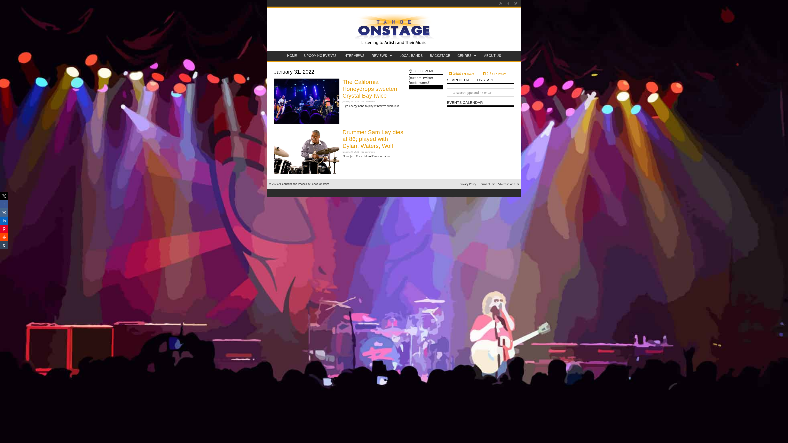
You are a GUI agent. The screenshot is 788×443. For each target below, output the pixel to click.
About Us (492, 55)
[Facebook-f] (508, 3)
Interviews (354, 55)
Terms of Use (487, 184)
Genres (464, 55)
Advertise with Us (508, 184)
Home (292, 55)
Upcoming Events (320, 55)
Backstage (440, 55)
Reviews (379, 55)
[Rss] (500, 3)
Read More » (349, 114)
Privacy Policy (468, 184)
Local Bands (411, 55)
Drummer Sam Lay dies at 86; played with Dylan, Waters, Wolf (372, 139)
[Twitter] (516, 3)
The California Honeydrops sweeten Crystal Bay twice (369, 89)
